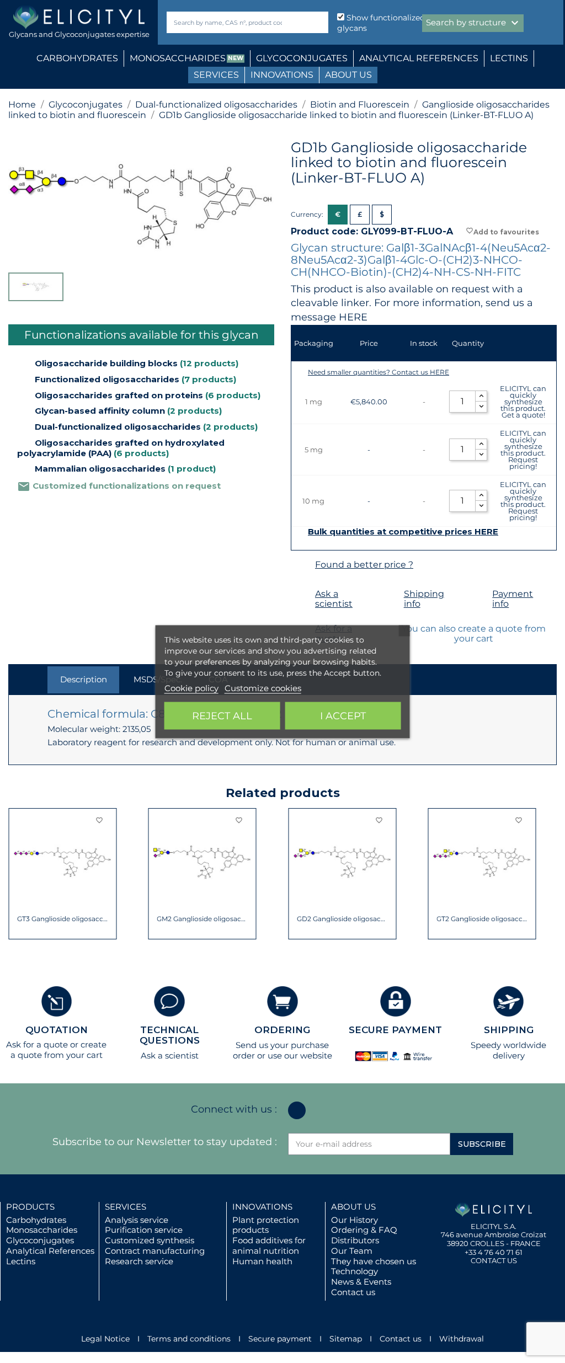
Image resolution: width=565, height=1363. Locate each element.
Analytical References (50, 1251)
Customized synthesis (149, 1240)
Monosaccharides (41, 1230)
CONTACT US (494, 1260)
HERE (353, 317)
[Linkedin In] (297, 1110)
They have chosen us (373, 1261)
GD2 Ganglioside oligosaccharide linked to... (202, 919)
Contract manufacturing (155, 1251)
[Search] (317, 22)
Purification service (144, 1230)
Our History (354, 1220)
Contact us (353, 1292)
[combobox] (229, 22)
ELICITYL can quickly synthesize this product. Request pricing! (523, 450)
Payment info (512, 599)
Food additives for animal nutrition (269, 1245)
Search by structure (473, 23)
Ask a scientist (334, 599)
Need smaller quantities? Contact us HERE (378, 372)
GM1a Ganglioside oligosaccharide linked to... (481, 919)
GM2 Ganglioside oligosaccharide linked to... (62, 919)
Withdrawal (461, 1339)
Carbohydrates (36, 1220)
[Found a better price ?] (301, 565)
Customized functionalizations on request (119, 485)
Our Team (351, 1251)
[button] (16, 874)
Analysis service (136, 1220)
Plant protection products (265, 1225)
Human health (262, 1261)
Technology (354, 1271)
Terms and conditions (189, 1339)
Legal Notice (105, 1339)
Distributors (355, 1240)
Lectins (20, 1261)
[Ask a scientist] (301, 594)
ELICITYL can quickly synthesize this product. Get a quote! (523, 401)
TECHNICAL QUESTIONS (170, 1035)
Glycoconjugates (40, 1240)
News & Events (361, 1281)
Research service (139, 1261)
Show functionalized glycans (381, 23)
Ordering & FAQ (364, 1230)
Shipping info (424, 599)
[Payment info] (478, 594)
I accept (343, 715)
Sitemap (345, 1339)
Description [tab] (83, 679)
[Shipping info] (390, 594)
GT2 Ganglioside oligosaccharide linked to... (342, 919)
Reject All (222, 715)
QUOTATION (56, 1029)
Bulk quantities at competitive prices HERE (403, 532)
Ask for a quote (37, 1044)
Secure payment (280, 1339)
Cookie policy (191, 687)
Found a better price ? (364, 564)
